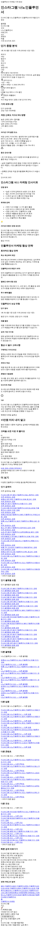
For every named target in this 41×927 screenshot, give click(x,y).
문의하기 (18, 468)
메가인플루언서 (10, 897)
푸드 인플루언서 (31, 886)
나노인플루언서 (8, 895)
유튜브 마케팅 (18, 893)
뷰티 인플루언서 (7, 886)
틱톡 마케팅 (28, 893)
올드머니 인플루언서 (13, 890)
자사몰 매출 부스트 (7, 916)
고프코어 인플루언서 (29, 890)
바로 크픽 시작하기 (8, 468)
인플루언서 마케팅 (8, 901)
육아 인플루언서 (24, 888)
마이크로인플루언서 (21, 895)
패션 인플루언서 (19, 886)
